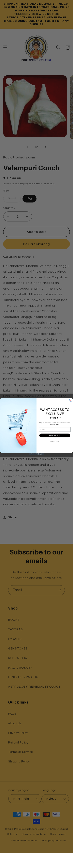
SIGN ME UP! (54, 435)
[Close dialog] (70, 400)
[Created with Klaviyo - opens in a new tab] (36, 454)
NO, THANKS (54, 441)
